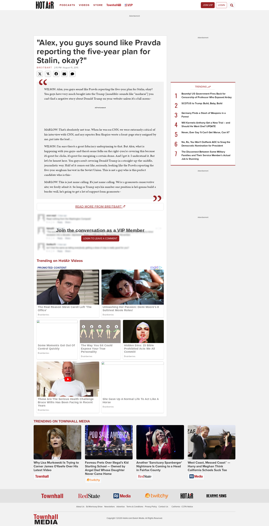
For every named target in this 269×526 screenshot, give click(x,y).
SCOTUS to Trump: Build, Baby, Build (202, 103)
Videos (84, 5)
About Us (80, 506)
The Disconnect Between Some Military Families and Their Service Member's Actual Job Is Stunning (206, 155)
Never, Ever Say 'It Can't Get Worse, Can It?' (206, 132)
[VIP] (129, 5)
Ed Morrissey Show (94, 506)
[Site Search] (231, 5)
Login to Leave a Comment (100, 238)
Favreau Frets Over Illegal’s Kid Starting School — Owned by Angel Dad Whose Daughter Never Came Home (107, 468)
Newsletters (109, 506)
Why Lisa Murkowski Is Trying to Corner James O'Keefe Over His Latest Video (56, 466)
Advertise (120, 506)
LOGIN (221, 5)
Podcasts (67, 5)
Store (98, 5)
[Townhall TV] (114, 5)
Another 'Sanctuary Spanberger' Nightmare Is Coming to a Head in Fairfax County (159, 466)
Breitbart (45, 67)
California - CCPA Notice (182, 506)
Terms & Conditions (134, 506)
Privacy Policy (151, 506)
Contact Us (163, 506)
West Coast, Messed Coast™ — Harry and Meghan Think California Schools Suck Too (209, 466)
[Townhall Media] (46, 519)
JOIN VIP (208, 5)
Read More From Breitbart (99, 207)
